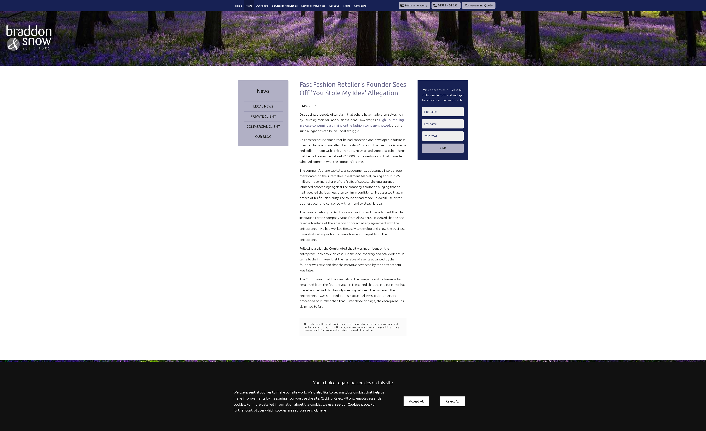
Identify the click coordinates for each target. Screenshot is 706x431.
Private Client (263, 116)
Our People (262, 5)
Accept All (416, 401)
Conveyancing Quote (479, 5)
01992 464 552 (448, 5)
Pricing (346, 5)
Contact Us (360, 5)
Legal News (263, 106)
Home (238, 5)
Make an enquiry (416, 5)
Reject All (452, 401)
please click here (312, 410)
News (249, 5)
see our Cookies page (352, 404)
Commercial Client (263, 126)
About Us (334, 5)
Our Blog (263, 136)
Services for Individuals (285, 5)
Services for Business (313, 5)
